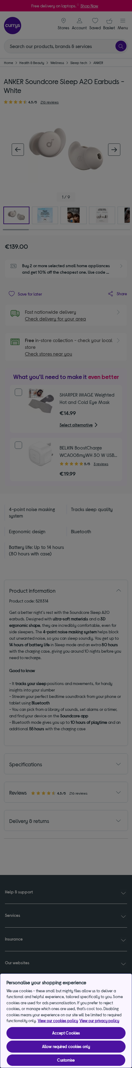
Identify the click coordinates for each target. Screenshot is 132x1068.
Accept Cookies (66, 1032)
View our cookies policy (58, 1020)
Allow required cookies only (66, 1046)
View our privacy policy (99, 1020)
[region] (66, 1020)
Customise (66, 1060)
